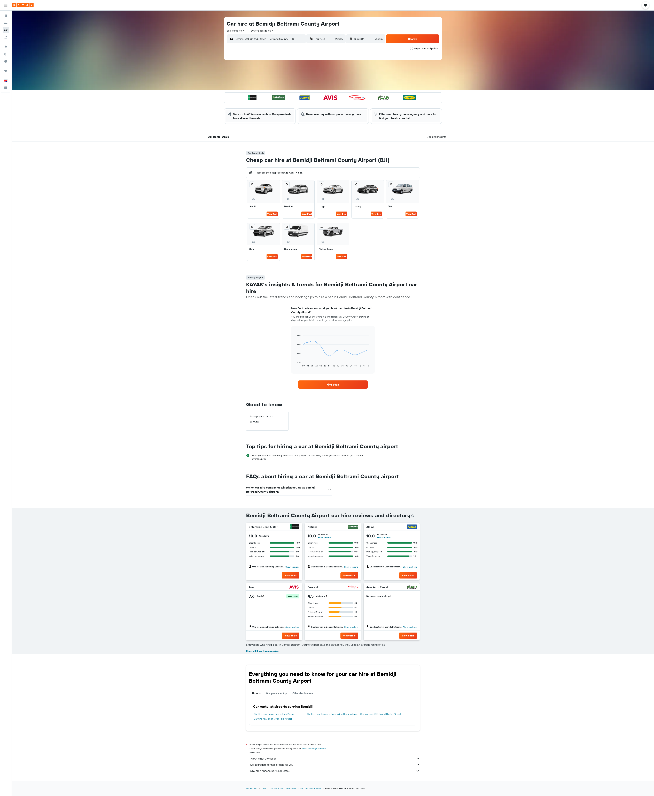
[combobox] (236, 30)
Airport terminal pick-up (426, 48)
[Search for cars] (5, 30)
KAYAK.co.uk (252, 788)
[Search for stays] (5, 22)
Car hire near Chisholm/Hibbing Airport (380, 714)
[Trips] (5, 70)
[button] (6, 5)
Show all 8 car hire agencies (262, 650)
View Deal (272, 214)
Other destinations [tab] (302, 693)
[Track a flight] (5, 54)
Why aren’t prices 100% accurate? (270, 770)
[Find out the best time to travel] (5, 61)
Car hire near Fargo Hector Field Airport (274, 714)
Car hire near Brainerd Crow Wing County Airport (333, 714)
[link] (333, 384)
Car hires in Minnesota (310, 788)
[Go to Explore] (5, 46)
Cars (264, 788)
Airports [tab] (256, 693)
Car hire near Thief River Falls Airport (273, 718)
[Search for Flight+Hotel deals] (5, 37)
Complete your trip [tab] (276, 693)
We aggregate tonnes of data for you (271, 764)
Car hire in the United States (283, 788)
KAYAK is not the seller (263, 758)
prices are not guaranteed (314, 748)
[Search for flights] (5, 15)
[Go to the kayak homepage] (23, 5)
